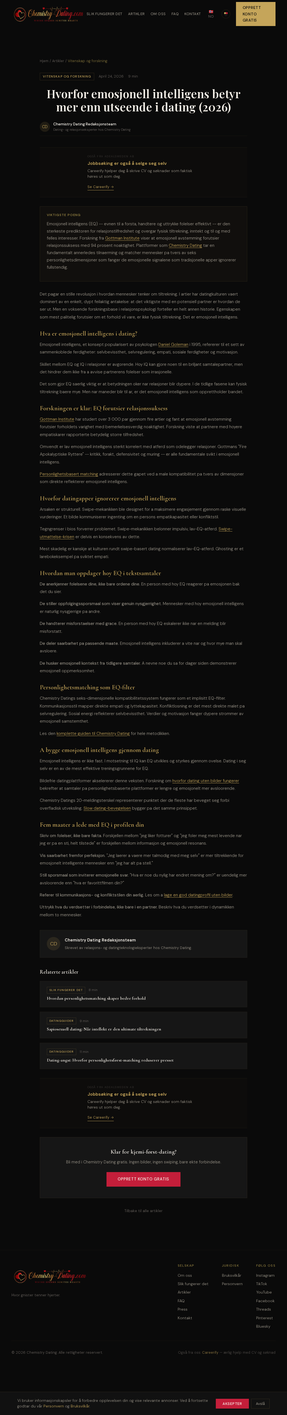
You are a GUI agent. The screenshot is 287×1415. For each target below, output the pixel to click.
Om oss (158, 13)
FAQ (175, 13)
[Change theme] (225, 14)
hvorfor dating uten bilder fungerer (205, 781)
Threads (263, 1309)
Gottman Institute (122, 238)
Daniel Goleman (173, 344)
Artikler (136, 13)
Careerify (210, 1352)
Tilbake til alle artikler (143, 1210)
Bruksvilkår (231, 1275)
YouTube (264, 1292)
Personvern (232, 1283)
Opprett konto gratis (252, 14)
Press (183, 1309)
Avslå (260, 1403)
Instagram (265, 1275)
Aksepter (232, 1403)
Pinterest (264, 1317)
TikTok (261, 1283)
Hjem (44, 60)
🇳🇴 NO (211, 14)
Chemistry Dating (185, 245)
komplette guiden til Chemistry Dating (93, 733)
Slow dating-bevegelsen (107, 808)
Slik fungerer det (104, 13)
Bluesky (263, 1326)
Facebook (265, 1300)
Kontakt (192, 13)
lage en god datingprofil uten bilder (198, 895)
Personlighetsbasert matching (69, 474)
